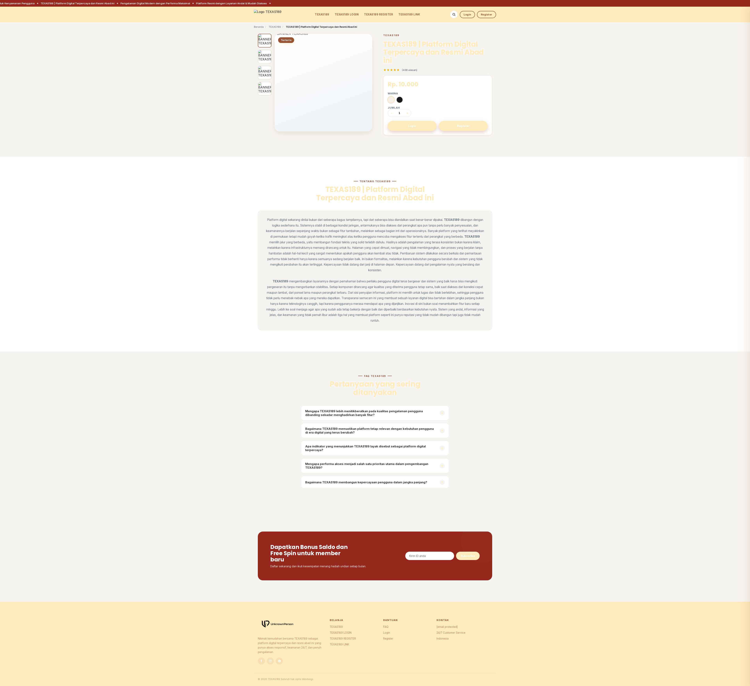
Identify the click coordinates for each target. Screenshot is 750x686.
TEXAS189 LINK (409, 14)
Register (486, 14)
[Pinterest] (279, 661)
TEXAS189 (322, 14)
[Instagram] (270, 661)
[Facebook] (261, 661)
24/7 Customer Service (451, 632)
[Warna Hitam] (399, 99)
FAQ (385, 626)
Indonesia (443, 638)
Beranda (259, 26)
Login (467, 14)
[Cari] (454, 14)
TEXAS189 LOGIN (347, 14)
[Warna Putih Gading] (391, 99)
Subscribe (468, 555)
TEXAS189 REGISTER (378, 14)
